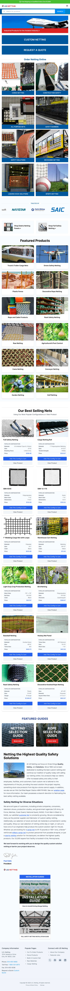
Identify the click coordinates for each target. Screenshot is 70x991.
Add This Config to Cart (18, 459)
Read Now (18, 741)
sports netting (10, 836)
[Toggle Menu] (67, 6)
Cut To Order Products (35, 952)
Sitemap (42, 985)
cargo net (31, 830)
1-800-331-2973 (14, 965)
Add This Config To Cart (52, 459)
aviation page (59, 790)
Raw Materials (32, 961)
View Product (18, 463)
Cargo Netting (32, 964)
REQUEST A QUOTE (35, 50)
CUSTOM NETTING (35, 39)
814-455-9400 (12, 962)
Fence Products (32, 955)
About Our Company (57, 952)
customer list (24, 815)
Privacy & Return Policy (32, 985)
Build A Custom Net (34, 958)
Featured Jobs (55, 955)
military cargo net (19, 833)
